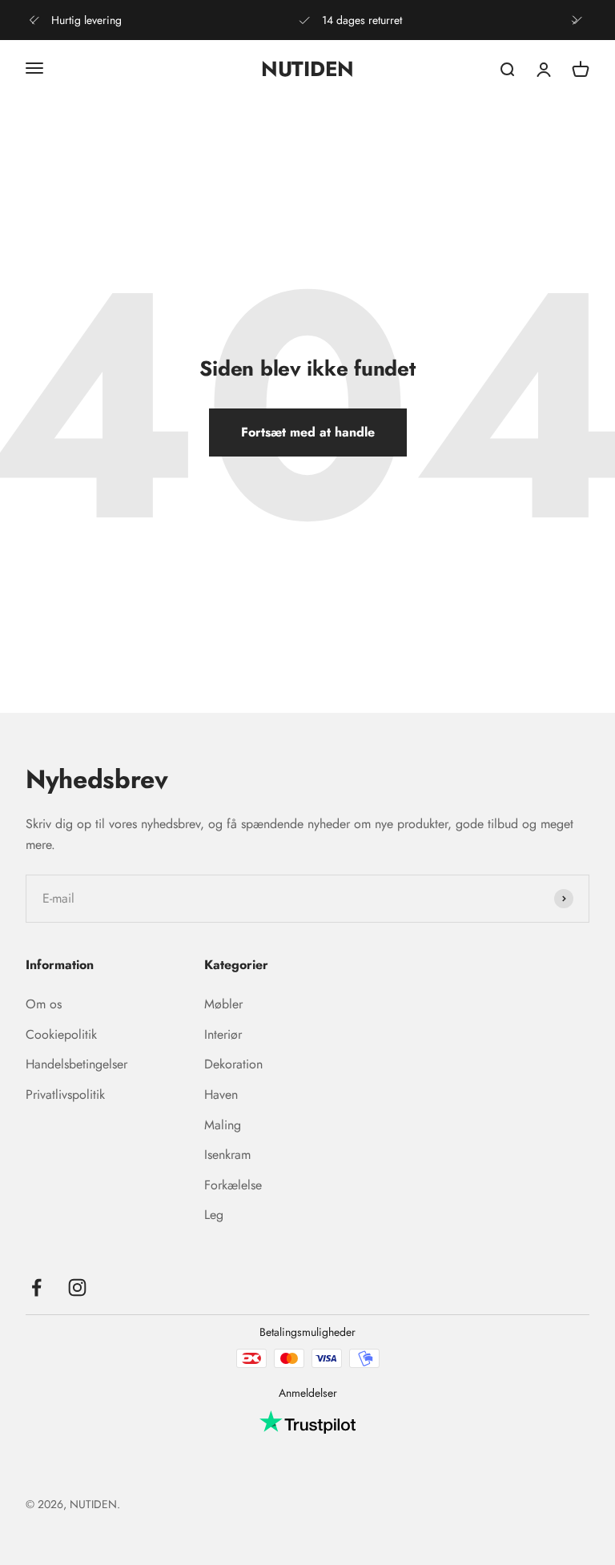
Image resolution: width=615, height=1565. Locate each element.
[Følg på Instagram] (77, 1287)
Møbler (223, 1004)
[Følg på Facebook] (36, 1287)
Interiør (223, 1034)
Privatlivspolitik (65, 1094)
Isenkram (227, 1154)
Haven (221, 1094)
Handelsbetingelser (76, 1064)
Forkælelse (233, 1185)
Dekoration (233, 1064)
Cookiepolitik (61, 1034)
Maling (222, 1125)
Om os (44, 1004)
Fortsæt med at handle (308, 432)
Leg (213, 1214)
